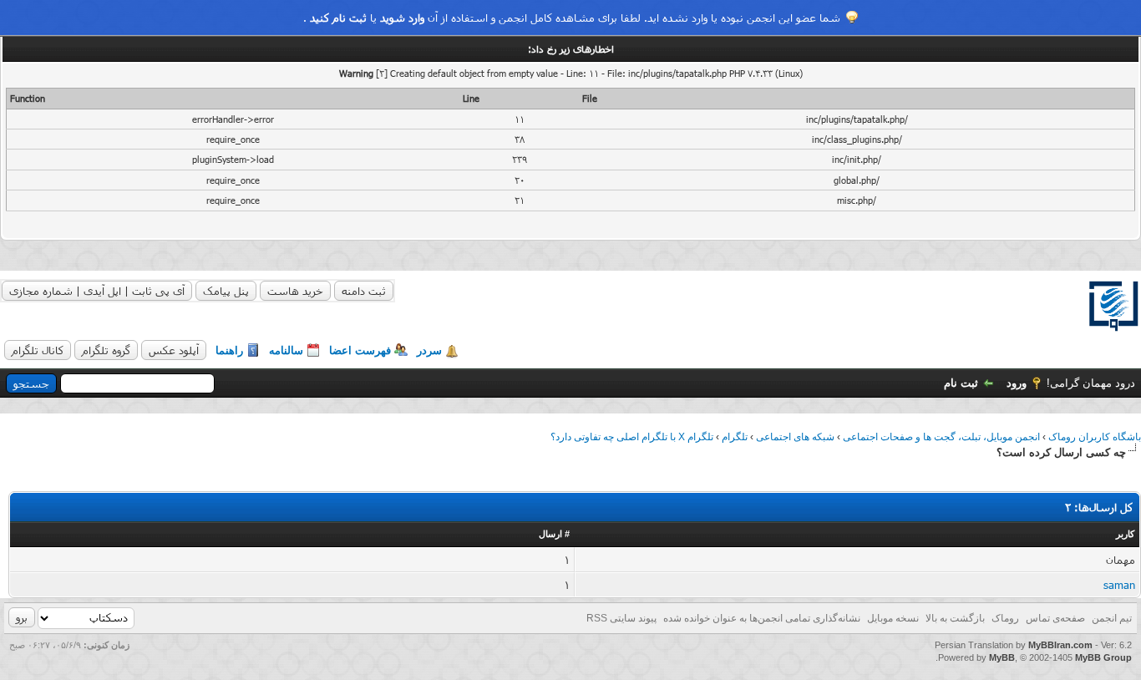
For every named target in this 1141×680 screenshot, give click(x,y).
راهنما (229, 350)
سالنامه (286, 350)
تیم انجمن (1112, 618)
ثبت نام (961, 383)
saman (1119, 584)
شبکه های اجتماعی (795, 437)
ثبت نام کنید (338, 17)
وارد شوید (402, 17)
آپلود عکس (174, 350)
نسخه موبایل (893, 618)
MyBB (1002, 657)
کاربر (1125, 534)
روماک (1005, 618)
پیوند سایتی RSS (621, 618)
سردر (429, 350)
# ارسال (554, 534)
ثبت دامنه (364, 290)
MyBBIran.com (1060, 645)
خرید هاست (295, 290)
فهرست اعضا (360, 350)
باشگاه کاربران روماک (1094, 437)
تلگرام (735, 437)
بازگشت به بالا (955, 618)
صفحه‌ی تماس (1055, 618)
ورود (1017, 383)
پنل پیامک (226, 290)
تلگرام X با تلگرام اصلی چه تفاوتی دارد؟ (631, 437)
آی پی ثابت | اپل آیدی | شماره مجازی (97, 290)
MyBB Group (1103, 657)
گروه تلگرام (106, 350)
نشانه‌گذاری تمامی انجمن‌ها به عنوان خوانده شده (761, 618)
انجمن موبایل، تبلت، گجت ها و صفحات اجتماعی (941, 437)
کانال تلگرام (37, 350)
